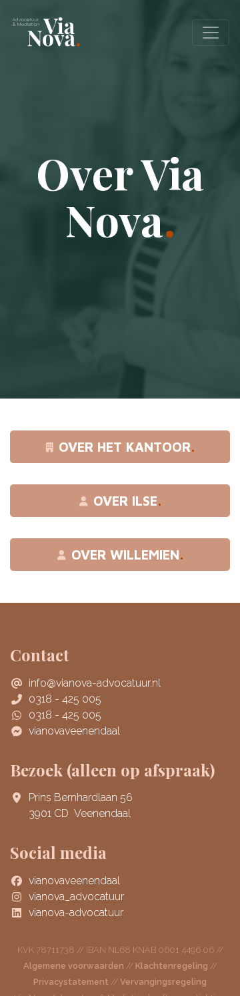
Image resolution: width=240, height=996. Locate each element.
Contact (39, 654)
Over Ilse (125, 500)
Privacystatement (71, 982)
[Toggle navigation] (210, 32)
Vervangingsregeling (163, 982)
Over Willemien (125, 554)
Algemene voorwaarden (73, 966)
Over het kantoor (125, 446)
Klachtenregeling (171, 966)
